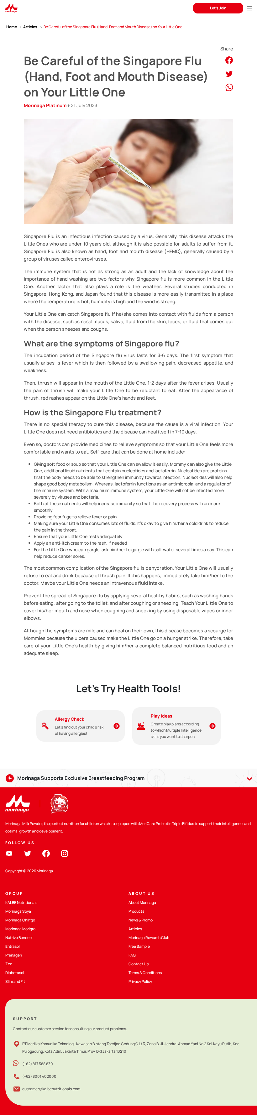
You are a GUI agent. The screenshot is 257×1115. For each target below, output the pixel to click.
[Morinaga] (17, 803)
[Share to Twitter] (229, 73)
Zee (8, 964)
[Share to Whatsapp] (229, 87)
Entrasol (12, 946)
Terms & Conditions (145, 972)
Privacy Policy (140, 981)
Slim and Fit (15, 981)
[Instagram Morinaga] (64, 853)
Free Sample (139, 946)
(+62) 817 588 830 (37, 1063)
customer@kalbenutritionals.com (51, 1089)
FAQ (132, 955)
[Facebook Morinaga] (46, 853)
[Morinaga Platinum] (11, 8)
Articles (135, 928)
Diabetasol (14, 972)
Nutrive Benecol (19, 937)
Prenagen (13, 955)
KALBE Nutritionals (21, 902)
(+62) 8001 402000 (39, 1076)
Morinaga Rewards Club (148, 937)
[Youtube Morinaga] (9, 853)
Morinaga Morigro (20, 928)
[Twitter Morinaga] (27, 853)
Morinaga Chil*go (20, 920)
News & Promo (140, 920)
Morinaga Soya (18, 911)
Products (136, 911)
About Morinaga (142, 902)
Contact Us (138, 964)
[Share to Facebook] (229, 60)
